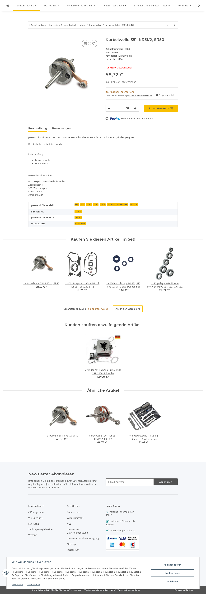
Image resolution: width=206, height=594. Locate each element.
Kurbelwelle (80, 223)
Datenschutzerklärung (85, 480)
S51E (89, 205)
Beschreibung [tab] (37, 128)
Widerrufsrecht (75, 517)
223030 (78, 211)
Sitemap (71, 544)
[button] (197, 6)
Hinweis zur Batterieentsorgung (77, 531)
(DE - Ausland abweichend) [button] (140, 95)
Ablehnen (172, 581)
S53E (96, 205)
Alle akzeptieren (172, 564)
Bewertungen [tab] (61, 128)
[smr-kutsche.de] (8, 5)
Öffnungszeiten (36, 512)
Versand (131, 81)
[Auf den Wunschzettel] (93, 43)
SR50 (103, 205)
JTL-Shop (189, 590)
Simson (78, 217)
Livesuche (33, 523)
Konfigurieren (172, 573)
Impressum (17, 584)
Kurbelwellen (124, 55)
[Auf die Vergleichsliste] (85, 43)
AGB (69, 523)
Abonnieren (165, 481)
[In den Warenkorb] (30, 35)
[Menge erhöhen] (135, 108)
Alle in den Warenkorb (128, 308)
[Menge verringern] (109, 108)
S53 (82, 205)
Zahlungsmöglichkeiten (40, 529)
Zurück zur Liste (38, 24)
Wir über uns (35, 517)
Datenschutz (33, 584)
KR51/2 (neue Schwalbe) (117, 205)
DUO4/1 (133, 205)
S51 (76, 205)
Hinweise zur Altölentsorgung (83, 538)
